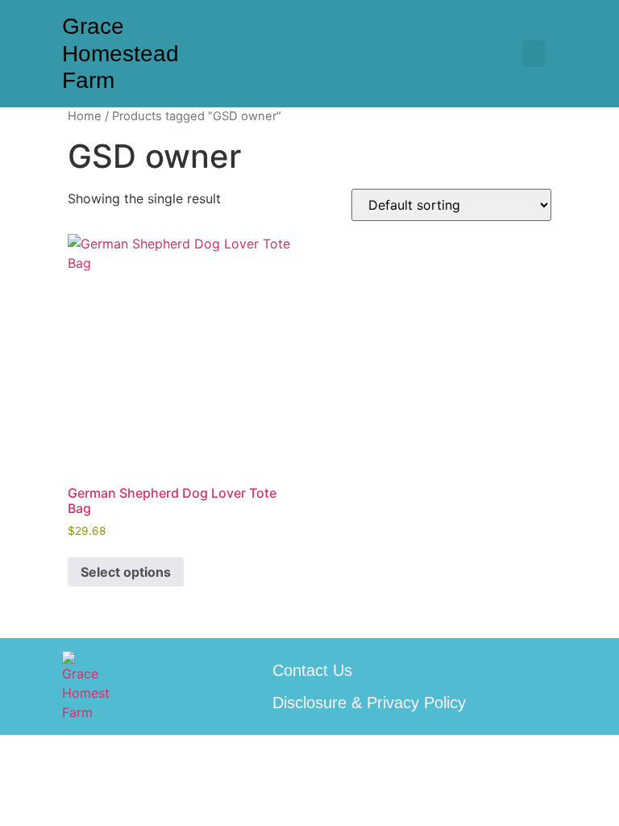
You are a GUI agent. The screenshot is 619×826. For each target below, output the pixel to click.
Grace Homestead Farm (120, 53)
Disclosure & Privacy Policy (369, 702)
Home (85, 116)
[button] (533, 53)
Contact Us (312, 670)
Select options (126, 572)
